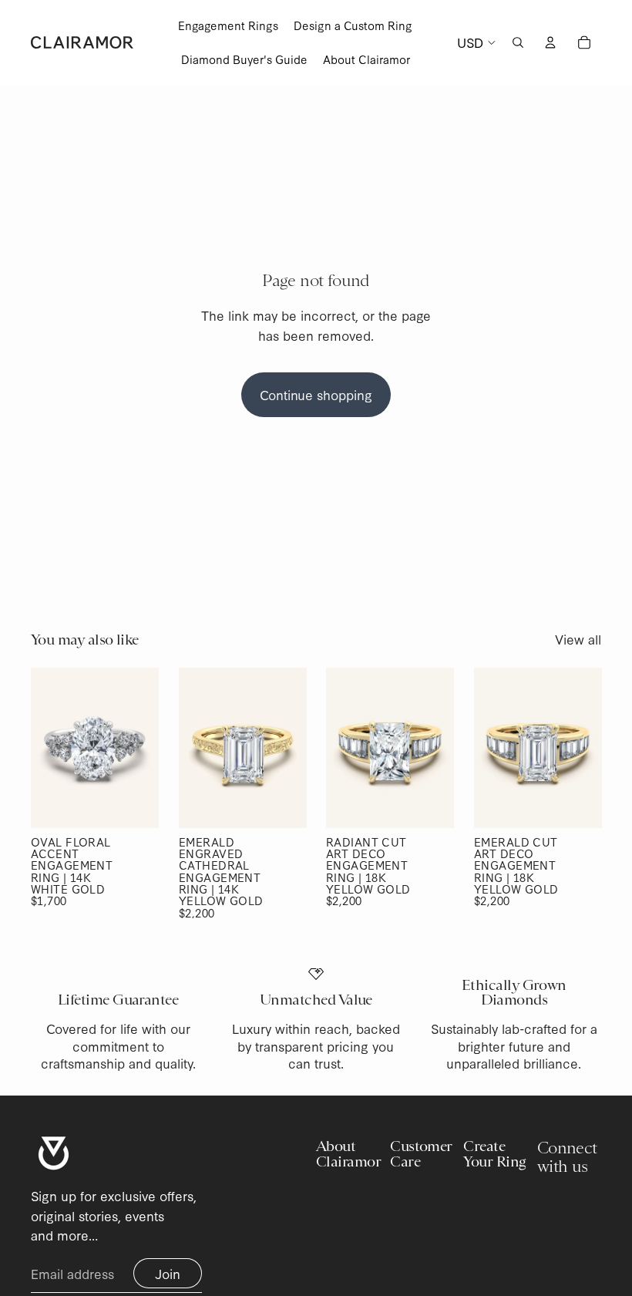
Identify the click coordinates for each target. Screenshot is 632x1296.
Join (167, 1273)
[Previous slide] (43, 748)
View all (578, 639)
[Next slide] (146, 748)
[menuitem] (228, 25)
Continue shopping (316, 394)
